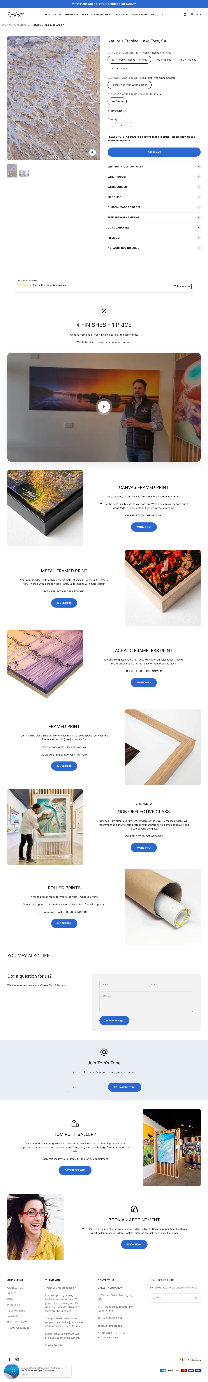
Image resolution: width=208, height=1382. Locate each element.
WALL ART (51, 14)
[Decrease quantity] (112, 126)
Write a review (181, 286)
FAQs (10, 1299)
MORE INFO (144, 526)
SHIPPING (13, 1316)
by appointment (99, 1158)
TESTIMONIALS (16, 1310)
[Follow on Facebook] (9, 1359)
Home (3, 24)
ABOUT (155, 14)
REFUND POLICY (17, 1322)
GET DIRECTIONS (75, 1170)
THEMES (70, 14)
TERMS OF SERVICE (18, 1327)
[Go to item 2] (24, 174)
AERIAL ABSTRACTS (19, 24)
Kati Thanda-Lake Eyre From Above (37, 1371)
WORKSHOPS (139, 14)
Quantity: (113, 119)
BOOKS (120, 14)
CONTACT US (15, 1287)
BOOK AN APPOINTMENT (97, 14)
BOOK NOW (134, 1244)
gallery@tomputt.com (110, 1325)
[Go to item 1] (12, 171)
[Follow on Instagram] (17, 1359)
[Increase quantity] (130, 126)
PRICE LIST (13, 1304)
